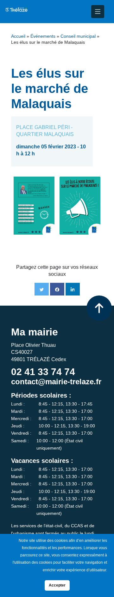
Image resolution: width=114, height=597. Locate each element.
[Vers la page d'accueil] (16, 11)
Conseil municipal (78, 36)
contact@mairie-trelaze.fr (56, 381)
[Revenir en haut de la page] (99, 308)
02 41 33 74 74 (43, 371)
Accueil (18, 36)
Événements (42, 36)
